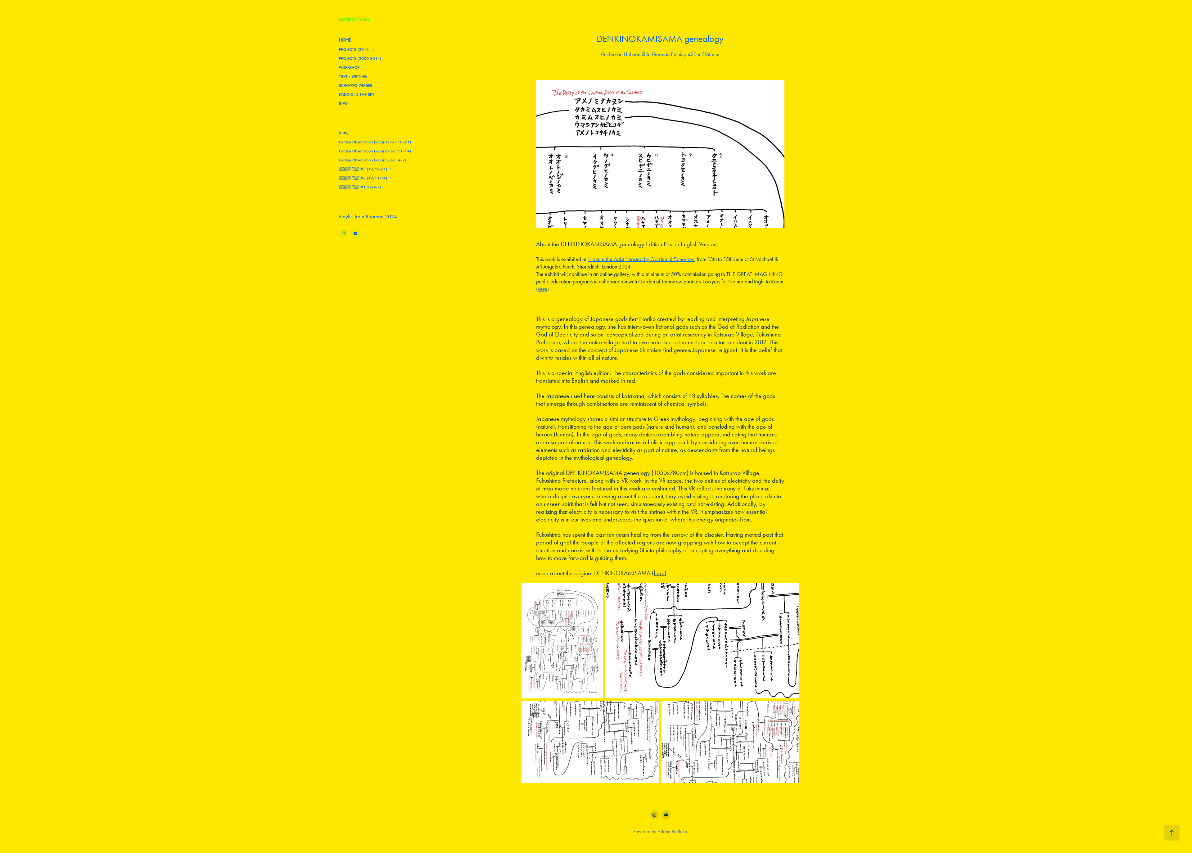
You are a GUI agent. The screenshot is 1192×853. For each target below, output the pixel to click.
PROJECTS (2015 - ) (356, 49)
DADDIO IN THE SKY (356, 94)
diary (344, 132)
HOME (345, 40)
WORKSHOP (349, 67)
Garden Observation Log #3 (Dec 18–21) (375, 142)
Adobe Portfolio (672, 831)
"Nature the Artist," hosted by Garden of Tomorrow (641, 259)
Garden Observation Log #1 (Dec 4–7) (372, 160)
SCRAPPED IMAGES (355, 85)
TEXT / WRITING (353, 76)
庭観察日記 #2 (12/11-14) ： (365, 178)
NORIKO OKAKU (355, 20)
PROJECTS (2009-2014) (360, 58)
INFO (343, 103)
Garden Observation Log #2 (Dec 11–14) (375, 151)
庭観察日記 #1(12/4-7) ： (362, 187)
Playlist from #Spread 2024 (368, 216)
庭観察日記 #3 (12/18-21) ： (365, 169)
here (542, 289)
